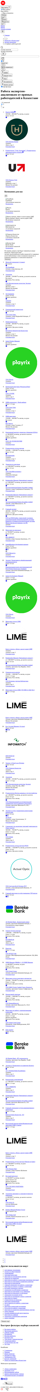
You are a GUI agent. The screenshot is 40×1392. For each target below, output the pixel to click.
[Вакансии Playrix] (22, 363)
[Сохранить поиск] (2, 58)
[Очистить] (3, 53)
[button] (3, 26)
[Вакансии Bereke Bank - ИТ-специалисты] (22, 1046)
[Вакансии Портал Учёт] (22, 168)
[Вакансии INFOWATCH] (22, 744)
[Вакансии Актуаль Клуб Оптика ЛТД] (22, 869)
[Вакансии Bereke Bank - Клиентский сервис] (22, 909)
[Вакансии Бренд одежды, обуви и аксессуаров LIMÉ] (22, 637)
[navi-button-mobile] (2, 31)
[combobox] (9, 50)
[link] (4, 19)
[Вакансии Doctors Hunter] (22, 129)
